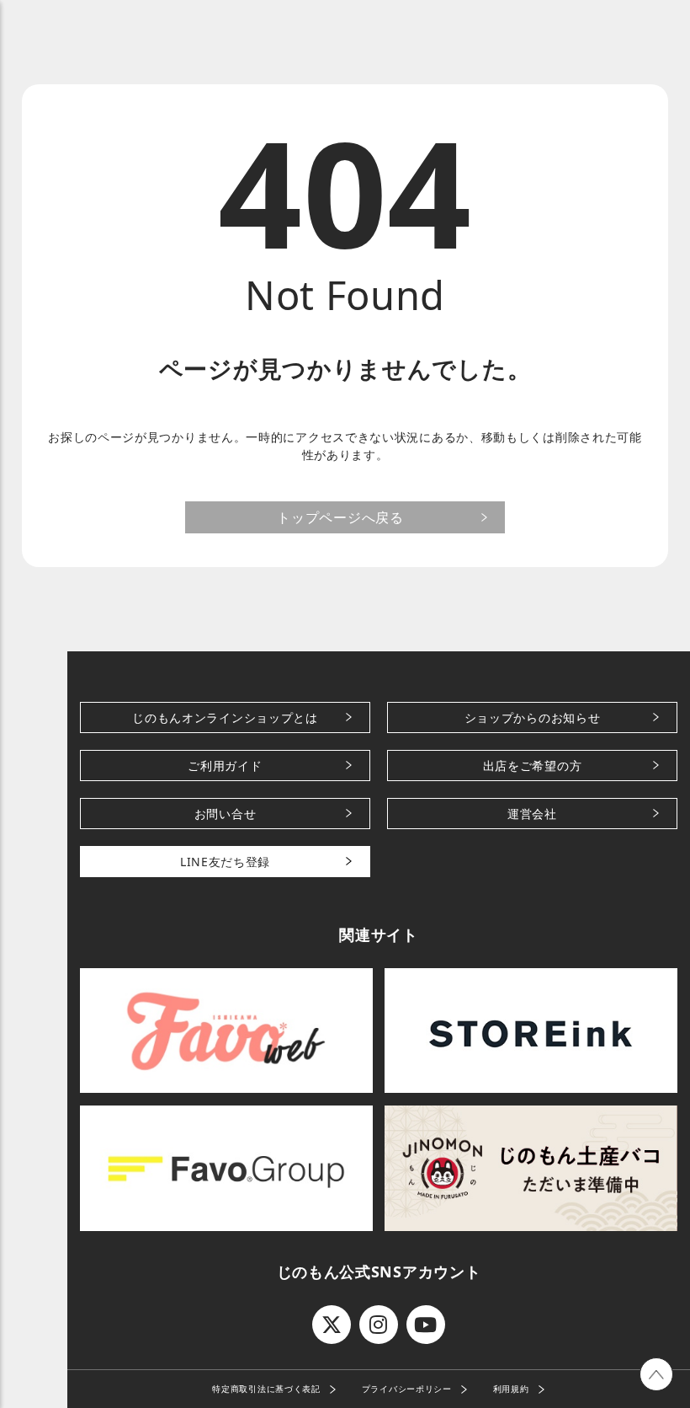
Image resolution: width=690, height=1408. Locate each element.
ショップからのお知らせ (532, 717)
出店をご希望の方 (532, 766)
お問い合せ (225, 814)
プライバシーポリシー (407, 1389)
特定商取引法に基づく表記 (266, 1389)
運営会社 (532, 814)
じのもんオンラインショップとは (225, 717)
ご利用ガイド (225, 766)
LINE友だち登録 (225, 862)
